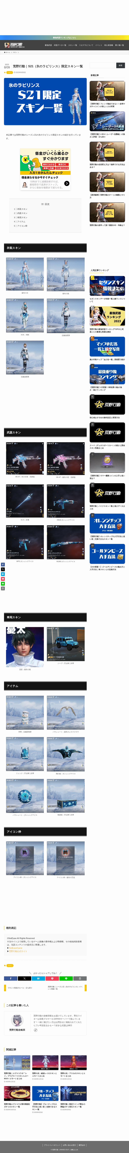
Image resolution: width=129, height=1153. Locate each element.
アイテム (21, 222)
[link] (35, 1030)
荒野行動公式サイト (18, 951)
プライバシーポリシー (52, 1145)
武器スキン (22, 213)
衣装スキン (22, 209)
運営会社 (82, 1145)
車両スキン (22, 217)
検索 (120, 65)
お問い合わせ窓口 (69, 1145)
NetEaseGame (15, 948)
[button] (10, 978)
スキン (10, 72)
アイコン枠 (22, 226)
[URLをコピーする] (80, 978)
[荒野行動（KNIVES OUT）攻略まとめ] (15, 45)
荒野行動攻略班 (17, 1030)
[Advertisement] (64, 17)
